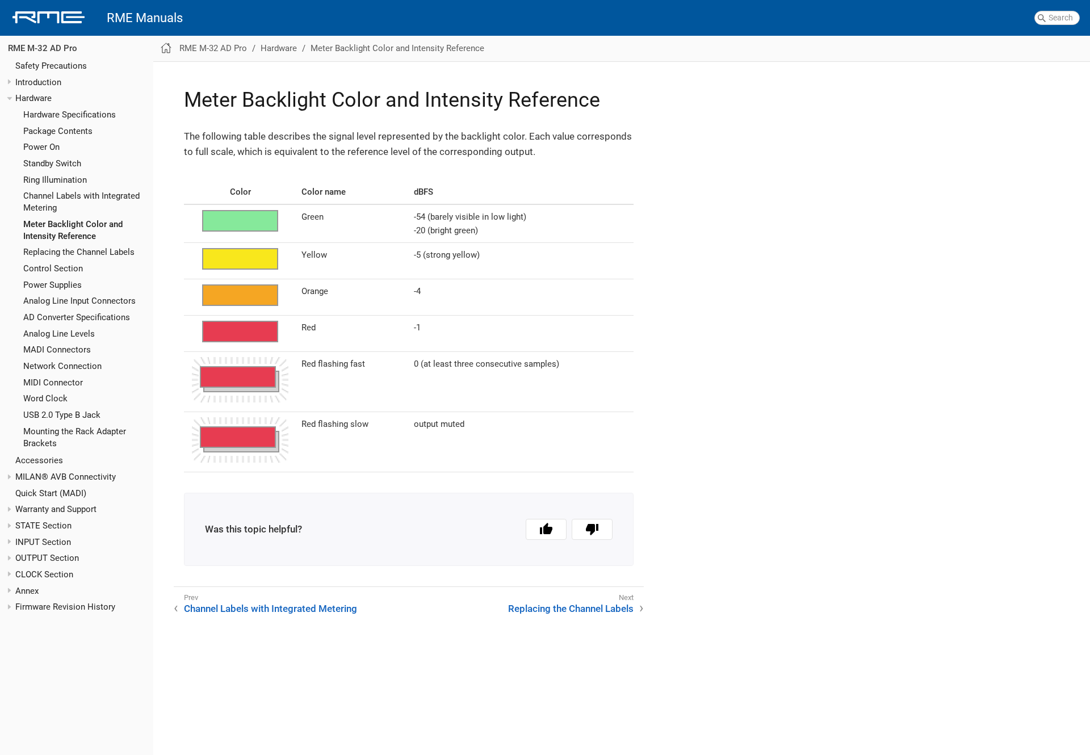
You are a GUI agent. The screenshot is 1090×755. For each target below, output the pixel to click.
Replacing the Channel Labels (79, 253)
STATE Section (43, 526)
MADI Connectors (57, 350)
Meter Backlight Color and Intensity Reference (397, 48)
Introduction (38, 82)
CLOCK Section (44, 574)
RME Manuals (145, 18)
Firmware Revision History (65, 607)
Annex (27, 591)
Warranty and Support (56, 510)
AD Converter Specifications (76, 317)
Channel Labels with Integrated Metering (270, 608)
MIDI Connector (53, 383)
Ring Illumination (55, 180)
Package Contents (58, 131)
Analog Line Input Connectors (79, 301)
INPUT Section (43, 542)
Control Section (53, 269)
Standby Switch (52, 163)
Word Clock (45, 399)
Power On (41, 147)
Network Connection (62, 366)
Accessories (39, 461)
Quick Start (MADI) (50, 493)
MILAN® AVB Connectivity (65, 477)
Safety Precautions (51, 66)
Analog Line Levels (59, 334)
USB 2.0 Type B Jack (61, 415)
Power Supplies (52, 285)
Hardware (33, 99)
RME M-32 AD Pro (42, 49)
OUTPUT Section (47, 558)
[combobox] (1057, 18)
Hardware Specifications (69, 115)
